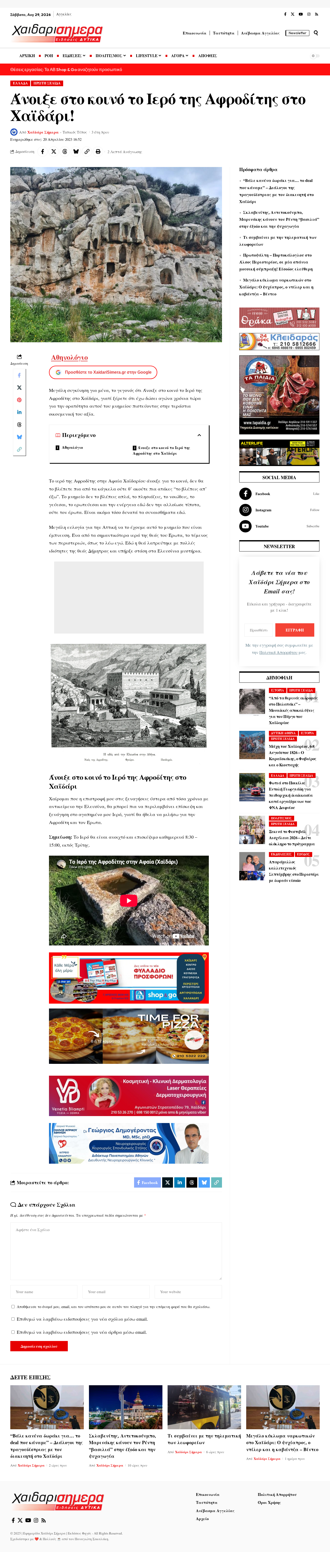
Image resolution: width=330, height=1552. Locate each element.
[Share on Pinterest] (19, 399)
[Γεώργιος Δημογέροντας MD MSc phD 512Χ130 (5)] (129, 1142)
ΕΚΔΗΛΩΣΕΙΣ (281, 854)
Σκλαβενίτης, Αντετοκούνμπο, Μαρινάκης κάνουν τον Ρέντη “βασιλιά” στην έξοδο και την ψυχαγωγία (279, 219)
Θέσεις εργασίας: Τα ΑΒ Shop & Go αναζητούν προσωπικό (66, 69)
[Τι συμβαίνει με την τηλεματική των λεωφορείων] (204, 1407)
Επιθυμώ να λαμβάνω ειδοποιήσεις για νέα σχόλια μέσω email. (82, 1319)
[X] (293, 14)
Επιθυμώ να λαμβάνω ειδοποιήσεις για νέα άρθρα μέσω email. (82, 1332)
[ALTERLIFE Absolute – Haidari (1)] (279, 452)
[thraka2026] (279, 317)
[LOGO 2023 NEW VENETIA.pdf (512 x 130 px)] (129, 1095)
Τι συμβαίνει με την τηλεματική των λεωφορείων (204, 1439)
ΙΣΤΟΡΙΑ (277, 690)
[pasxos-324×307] (279, 394)
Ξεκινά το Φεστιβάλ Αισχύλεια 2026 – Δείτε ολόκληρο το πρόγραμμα (292, 837)
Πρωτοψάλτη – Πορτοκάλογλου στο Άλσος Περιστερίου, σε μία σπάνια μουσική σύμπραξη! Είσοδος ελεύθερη (276, 262)
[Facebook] (285, 14)
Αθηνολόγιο (69, 357)
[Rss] (317, 14)
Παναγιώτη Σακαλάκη (91, 1539)
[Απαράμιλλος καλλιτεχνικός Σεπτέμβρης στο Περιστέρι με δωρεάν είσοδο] (252, 866)
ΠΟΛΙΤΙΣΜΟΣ (281, 818)
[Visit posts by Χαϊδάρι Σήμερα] (14, 132)
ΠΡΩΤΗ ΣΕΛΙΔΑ (47, 83)
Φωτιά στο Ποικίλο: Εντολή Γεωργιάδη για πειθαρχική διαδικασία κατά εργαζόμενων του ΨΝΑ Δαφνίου (290, 795)
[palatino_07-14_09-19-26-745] (129, 1035)
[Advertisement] (129, 598)
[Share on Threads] (65, 151)
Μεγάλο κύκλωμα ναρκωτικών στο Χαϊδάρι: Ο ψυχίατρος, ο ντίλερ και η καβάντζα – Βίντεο (276, 287)
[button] (315, 33)
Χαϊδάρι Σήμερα (43, 132)
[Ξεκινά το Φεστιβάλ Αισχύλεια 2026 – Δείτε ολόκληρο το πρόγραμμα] (252, 830)
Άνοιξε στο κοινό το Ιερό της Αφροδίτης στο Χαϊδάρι (161, 450)
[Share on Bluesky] (76, 151)
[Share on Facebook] (42, 151)
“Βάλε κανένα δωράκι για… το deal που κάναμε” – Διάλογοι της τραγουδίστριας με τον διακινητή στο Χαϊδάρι (46, 1445)
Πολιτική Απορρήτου (278, 652)
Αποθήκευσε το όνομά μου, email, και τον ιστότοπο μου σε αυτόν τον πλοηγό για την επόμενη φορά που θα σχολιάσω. (113, 1306)
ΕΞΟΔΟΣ (303, 854)
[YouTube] (301, 14)
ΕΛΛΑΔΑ (20, 83)
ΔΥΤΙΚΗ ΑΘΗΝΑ (283, 733)
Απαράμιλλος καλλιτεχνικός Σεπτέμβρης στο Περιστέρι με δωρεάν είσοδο (294, 871)
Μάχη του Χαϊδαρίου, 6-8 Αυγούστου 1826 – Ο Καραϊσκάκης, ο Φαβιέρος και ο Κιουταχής (292, 755)
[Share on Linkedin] (19, 412)
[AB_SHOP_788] (129, 977)
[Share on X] (53, 151)
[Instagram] (309, 14)
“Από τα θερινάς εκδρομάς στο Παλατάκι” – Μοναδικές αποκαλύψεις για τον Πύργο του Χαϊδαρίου (293, 710)
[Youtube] (279, 526)
